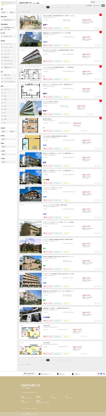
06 (63, 7)
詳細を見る (66, 28)
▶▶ (69, 7)
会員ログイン (78, 374)
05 (60, 7)
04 (57, 7)
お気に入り (98, 5)
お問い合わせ (58, 28)
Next (41, 22)
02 (51, 7)
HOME (103, 5)
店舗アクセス (62, 374)
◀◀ (42, 7)
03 (54, 7)
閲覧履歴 (90, 5)
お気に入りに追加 (48, 28)
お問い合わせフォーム (46, 374)
